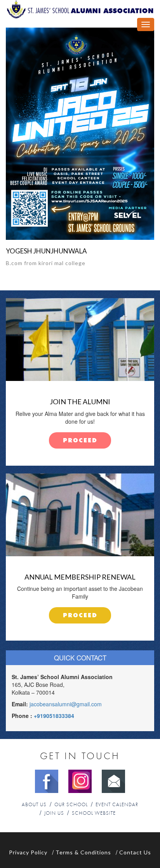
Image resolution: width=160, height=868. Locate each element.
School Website (94, 813)
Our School (71, 804)
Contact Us (135, 852)
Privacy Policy (28, 852)
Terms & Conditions (83, 852)
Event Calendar (117, 804)
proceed (80, 441)
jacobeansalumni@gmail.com (66, 704)
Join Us (54, 813)
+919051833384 (54, 716)
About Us (34, 804)
